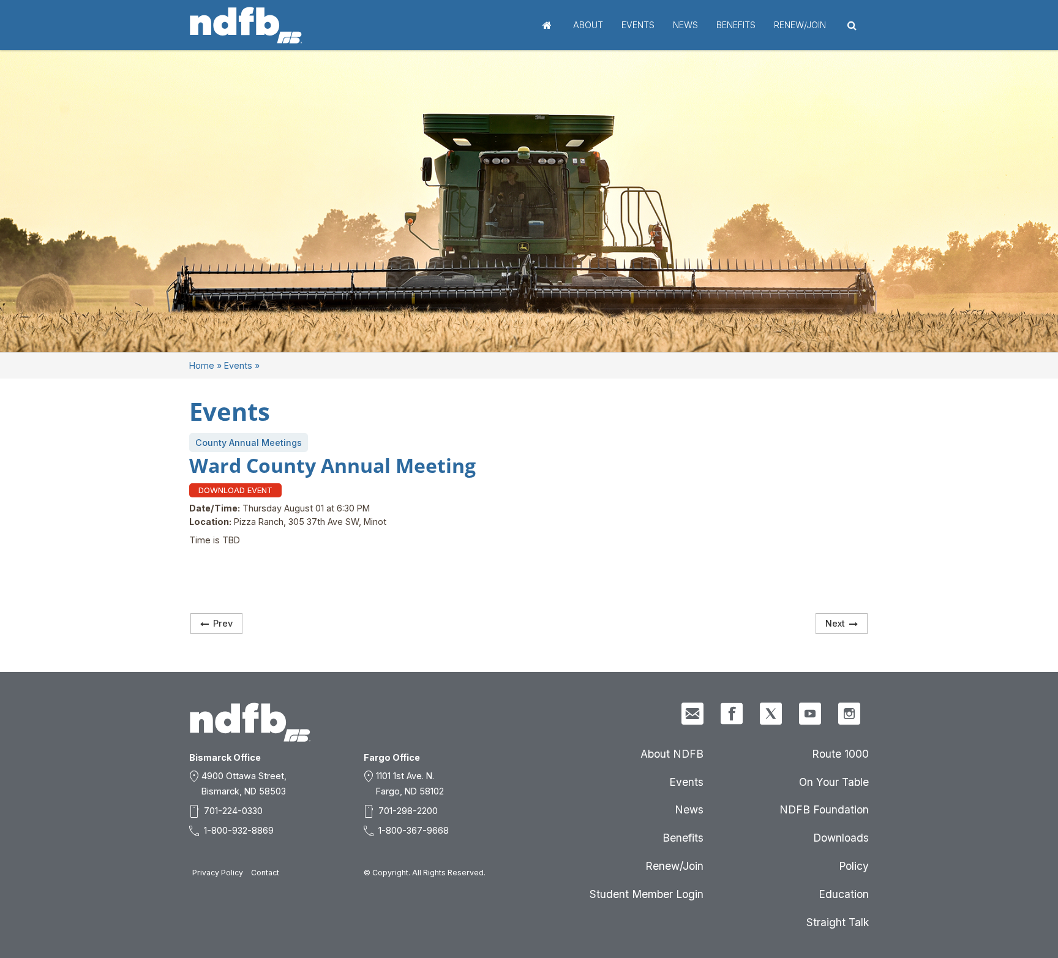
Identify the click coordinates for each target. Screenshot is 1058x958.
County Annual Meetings (248, 442)
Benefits (736, 25)
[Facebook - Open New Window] (732, 714)
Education (844, 894)
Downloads (841, 837)
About (588, 25)
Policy (854, 865)
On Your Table (834, 781)
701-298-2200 (408, 810)
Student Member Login (646, 894)
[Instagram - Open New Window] (849, 714)
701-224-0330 (233, 810)
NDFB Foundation (824, 809)
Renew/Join (800, 25)
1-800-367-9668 (413, 830)
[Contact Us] (692, 714)
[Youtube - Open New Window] (810, 714)
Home (547, 25)
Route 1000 (840, 753)
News (685, 25)
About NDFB (671, 753)
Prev (223, 623)
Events (638, 25)
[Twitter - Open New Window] (771, 714)
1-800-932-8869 (239, 830)
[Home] (246, 25)
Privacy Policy (217, 872)
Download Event (235, 490)
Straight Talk (837, 922)
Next (835, 623)
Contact (265, 872)
